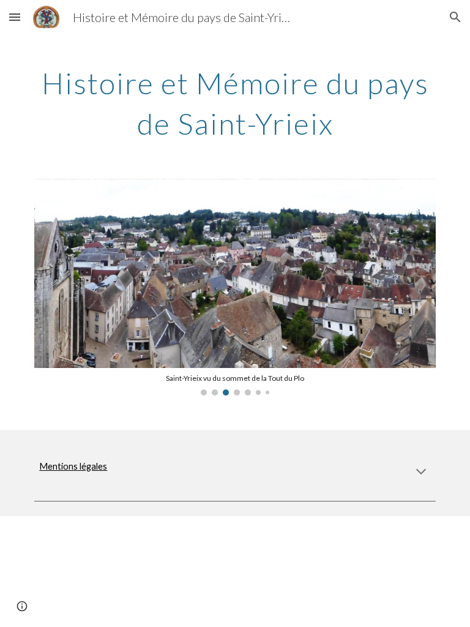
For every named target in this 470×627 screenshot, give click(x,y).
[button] (14, 17)
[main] (234, 100)
